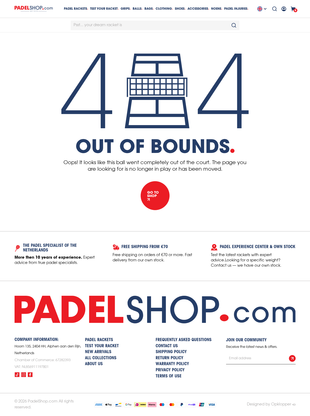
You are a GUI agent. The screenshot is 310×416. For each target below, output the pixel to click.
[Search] (274, 9)
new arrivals (98, 352)
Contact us (167, 346)
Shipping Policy (171, 352)
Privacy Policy (170, 370)
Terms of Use (169, 376)
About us (94, 364)
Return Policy (169, 358)
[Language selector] (262, 8)
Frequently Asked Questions (184, 340)
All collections (100, 358)
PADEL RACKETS (99, 340)
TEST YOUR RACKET (104, 9)
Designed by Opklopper (269, 404)
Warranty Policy (172, 364)
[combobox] (155, 25)
